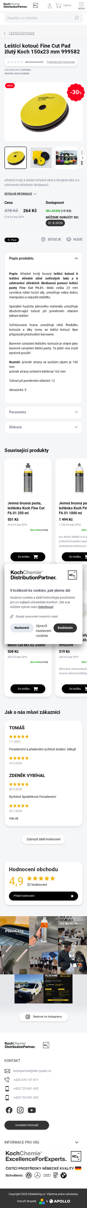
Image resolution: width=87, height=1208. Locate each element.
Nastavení (21, 628)
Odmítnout (45, 606)
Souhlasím (65, 628)
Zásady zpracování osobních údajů (37, 616)
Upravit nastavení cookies (43, 631)
